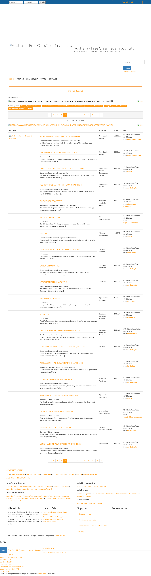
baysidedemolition (130, 223)
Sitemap (81, 532)
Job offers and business (64, 106)
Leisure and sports (16, 109)
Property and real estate (30, 106)
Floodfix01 (131, 317)
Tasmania (71, 474)
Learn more (42, 574)
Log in (42, 2)
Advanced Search (129, 71)
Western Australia (90, 474)
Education (98, 106)
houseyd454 (132, 334)
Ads (20, 97)
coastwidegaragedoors (132, 417)
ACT (8, 474)
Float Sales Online (49, 521)
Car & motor (47, 106)
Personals (79, 106)
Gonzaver (82, 514)
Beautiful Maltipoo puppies (53, 519)
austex (130, 236)
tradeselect (131, 431)
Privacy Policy (83, 526)
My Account (32, 79)
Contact (53, 79)
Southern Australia (59, 474)
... (72, 115)
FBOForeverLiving (134, 139)
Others (29, 109)
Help (89, 514)
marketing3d (132, 188)
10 (93, 115)
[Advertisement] (75, 22)
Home (11, 79)
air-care (130, 398)
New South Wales (18, 474)
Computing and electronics (115, 106)
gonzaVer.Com (60, 536)
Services (89, 106)
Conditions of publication (87, 520)
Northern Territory (33, 474)
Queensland (46, 474)
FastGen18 (131, 253)
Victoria (79, 474)
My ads (43, 79)
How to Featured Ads (99, 526)
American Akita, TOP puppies (54, 517)
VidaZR (130, 172)
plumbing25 (131, 301)
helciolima (131, 366)
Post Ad (20, 79)
